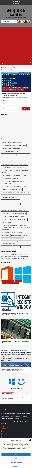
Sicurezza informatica (13, 434)
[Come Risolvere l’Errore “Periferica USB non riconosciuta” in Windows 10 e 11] (16, 357)
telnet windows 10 (6, 222)
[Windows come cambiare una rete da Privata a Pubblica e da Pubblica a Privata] (16, 82)
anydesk (4, 142)
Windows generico (12, 89)
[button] (30, 440)
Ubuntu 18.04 (17, 437)
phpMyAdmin (23, 164)
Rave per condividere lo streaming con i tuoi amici (14, 175)
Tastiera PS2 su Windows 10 (14, 219)
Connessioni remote (20, 430)
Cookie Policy (15, 466)
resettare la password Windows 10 (10, 178)
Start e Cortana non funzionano (10, 216)
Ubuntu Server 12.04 (16, 235)
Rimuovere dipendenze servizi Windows (12, 189)
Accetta (16, 454)
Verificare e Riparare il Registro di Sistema (12, 238)
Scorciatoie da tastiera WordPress (10, 207)
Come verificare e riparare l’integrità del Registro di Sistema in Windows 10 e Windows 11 (15, 314)
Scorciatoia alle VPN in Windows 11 (11, 204)
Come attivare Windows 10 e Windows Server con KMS (15, 287)
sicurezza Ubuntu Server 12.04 (9, 210)
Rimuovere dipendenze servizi (18, 186)
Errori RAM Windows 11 (23, 154)
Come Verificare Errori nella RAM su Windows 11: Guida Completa (15, 422)
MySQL (4, 434)
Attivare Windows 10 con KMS (15, 142)
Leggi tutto (4, 103)
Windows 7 (5, 89)
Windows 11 (11, 87)
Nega (16, 458)
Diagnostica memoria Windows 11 (10, 151)
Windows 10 (5, 87)
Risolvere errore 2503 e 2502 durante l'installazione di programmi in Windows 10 (15, 196)
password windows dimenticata (10, 161)
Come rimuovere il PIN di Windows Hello (12, 148)
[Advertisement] (16, 44)
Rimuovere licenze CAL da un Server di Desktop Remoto (15, 192)
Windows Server (20, 89)
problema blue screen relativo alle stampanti (13, 167)
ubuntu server (5, 235)
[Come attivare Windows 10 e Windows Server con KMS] (16, 275)
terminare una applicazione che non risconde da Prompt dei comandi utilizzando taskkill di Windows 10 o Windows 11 (16, 227)
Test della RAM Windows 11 (8, 232)
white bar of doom (6, 246)
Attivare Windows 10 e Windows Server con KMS (14, 145)
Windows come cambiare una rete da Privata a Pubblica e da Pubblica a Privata (14, 94)
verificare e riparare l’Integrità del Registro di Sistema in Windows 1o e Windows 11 (15, 242)
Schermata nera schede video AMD (10, 200)
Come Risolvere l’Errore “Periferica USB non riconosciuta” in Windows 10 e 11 (13, 370)
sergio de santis (16, 12)
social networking (23, 210)
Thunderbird (20, 232)
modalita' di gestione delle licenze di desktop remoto (15, 157)
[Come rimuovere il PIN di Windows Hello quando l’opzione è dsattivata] (16, 385)
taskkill (22, 216)
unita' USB (25, 235)
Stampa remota (5, 213)
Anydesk (11, 430)
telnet (25, 219)
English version (16, 3)
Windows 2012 (18, 87)
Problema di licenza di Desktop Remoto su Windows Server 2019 (15, 171)
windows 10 (17, 246)
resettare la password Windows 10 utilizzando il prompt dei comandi (14, 182)
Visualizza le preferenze (16, 462)
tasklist (4, 219)
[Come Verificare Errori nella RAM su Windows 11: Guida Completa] (16, 329)
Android (4, 430)
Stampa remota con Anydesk (19, 213)
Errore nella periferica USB (9, 154)
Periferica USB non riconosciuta (10, 164)
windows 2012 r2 (26, 246)
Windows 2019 (25, 87)
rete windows (5, 186)
